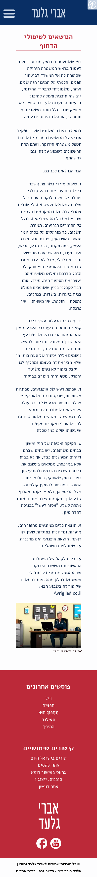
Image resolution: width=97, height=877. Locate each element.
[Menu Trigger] (9, 15)
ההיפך (48, 726)
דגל (48, 698)
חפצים (48, 705)
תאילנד (48, 719)
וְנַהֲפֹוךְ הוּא (48, 712)
